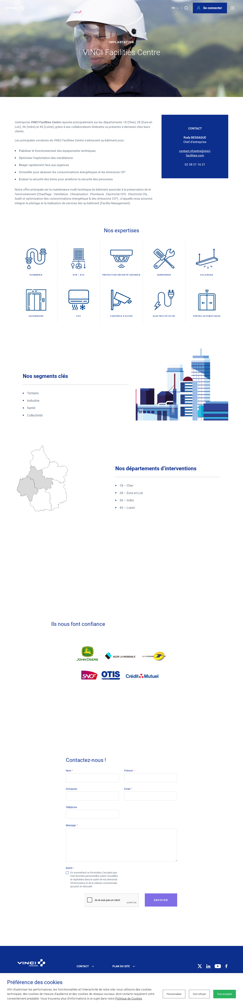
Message (72, 825)
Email (128, 788)
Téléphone (71, 807)
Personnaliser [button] (174, 994)
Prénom (129, 770)
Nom (69, 770)
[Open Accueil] (31, 963)
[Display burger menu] (234, 8)
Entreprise (71, 788)
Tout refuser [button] (199, 994)
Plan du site (121, 966)
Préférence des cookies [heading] (34, 982)
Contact (83, 966)
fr (173, 8)
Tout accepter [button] (224, 994)
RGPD (70, 868)
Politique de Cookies (128, 998)
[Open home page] (15, 8)
